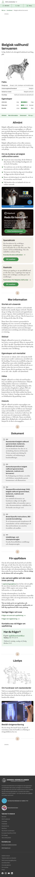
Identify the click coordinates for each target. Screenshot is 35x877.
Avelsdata (4, 823)
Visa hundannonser (15, 231)
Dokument (23, 115)
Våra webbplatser (6, 837)
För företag (4, 835)
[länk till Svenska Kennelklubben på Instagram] (5, 873)
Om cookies (5, 867)
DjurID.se (4, 828)
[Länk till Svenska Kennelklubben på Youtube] (8, 873)
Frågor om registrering (9, 619)
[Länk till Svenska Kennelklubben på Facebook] (2, 873)
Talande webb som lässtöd (9, 858)
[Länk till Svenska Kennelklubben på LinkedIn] (12, 873)
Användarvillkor (6, 862)
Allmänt (4, 115)
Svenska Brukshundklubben (13, 255)
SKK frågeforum (6, 848)
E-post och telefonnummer (9, 844)
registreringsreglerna (10, 584)
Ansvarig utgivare (6, 865)
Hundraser (9, 10)
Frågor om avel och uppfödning (12, 615)
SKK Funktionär (6, 819)
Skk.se (3, 10)
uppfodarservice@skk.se (16, 636)
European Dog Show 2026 (9, 833)
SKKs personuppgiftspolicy (9, 860)
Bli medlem (10, 259)
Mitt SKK (4, 816)
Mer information (13, 115)
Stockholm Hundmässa (8, 830)
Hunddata (4, 821)
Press (3, 869)
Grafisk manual (6, 855)
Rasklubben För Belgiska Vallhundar (16, 280)
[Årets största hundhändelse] (17, 197)
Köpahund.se (5, 826)
